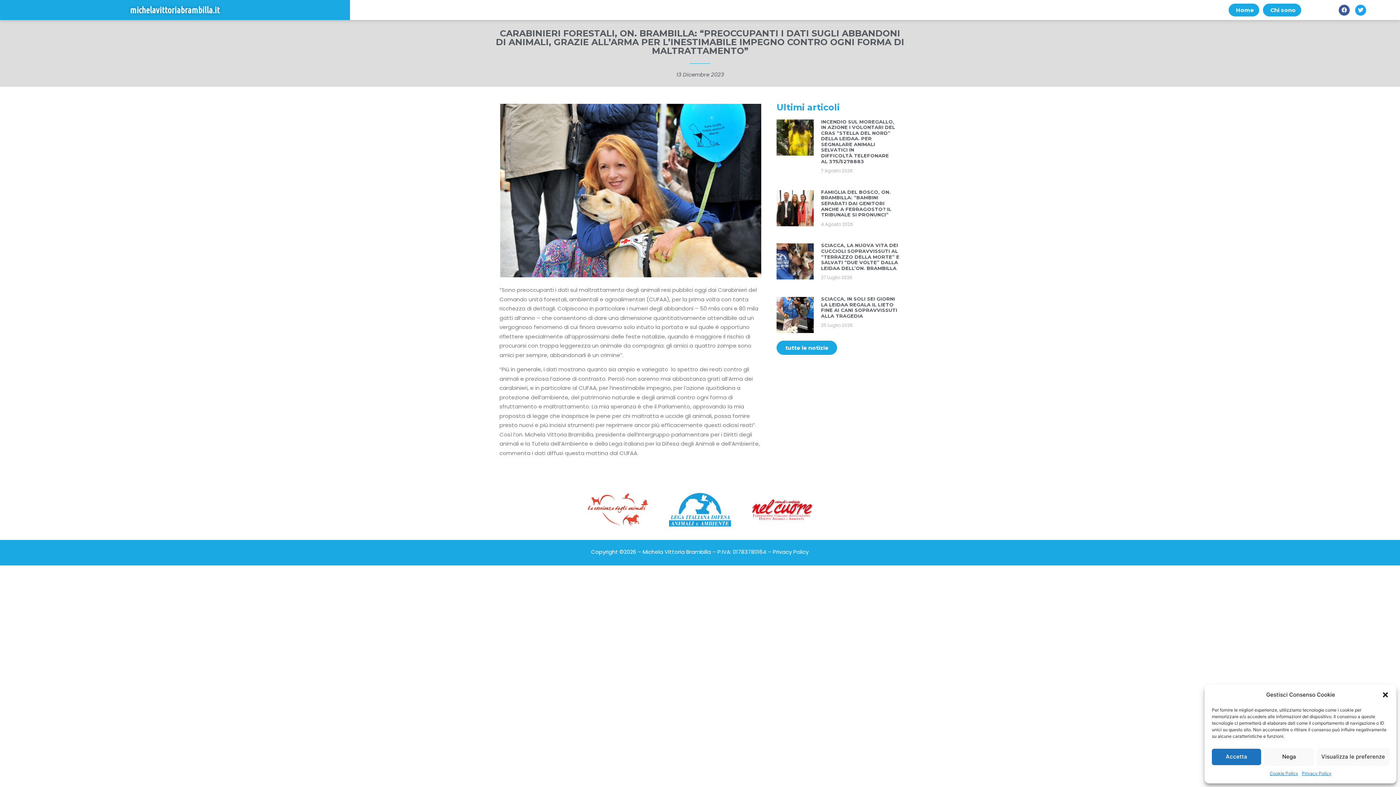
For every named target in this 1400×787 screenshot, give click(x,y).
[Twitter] (1360, 10)
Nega (1289, 756)
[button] (1385, 694)
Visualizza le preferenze (1353, 756)
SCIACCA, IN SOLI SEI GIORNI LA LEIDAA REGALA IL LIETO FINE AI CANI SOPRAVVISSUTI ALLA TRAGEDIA (859, 307)
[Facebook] (1344, 10)
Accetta (1236, 756)
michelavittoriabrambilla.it (175, 10)
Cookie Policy (1284, 773)
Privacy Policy (1316, 773)
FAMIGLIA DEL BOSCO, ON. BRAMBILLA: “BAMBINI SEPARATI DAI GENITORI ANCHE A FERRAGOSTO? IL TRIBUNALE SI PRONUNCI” (856, 203)
